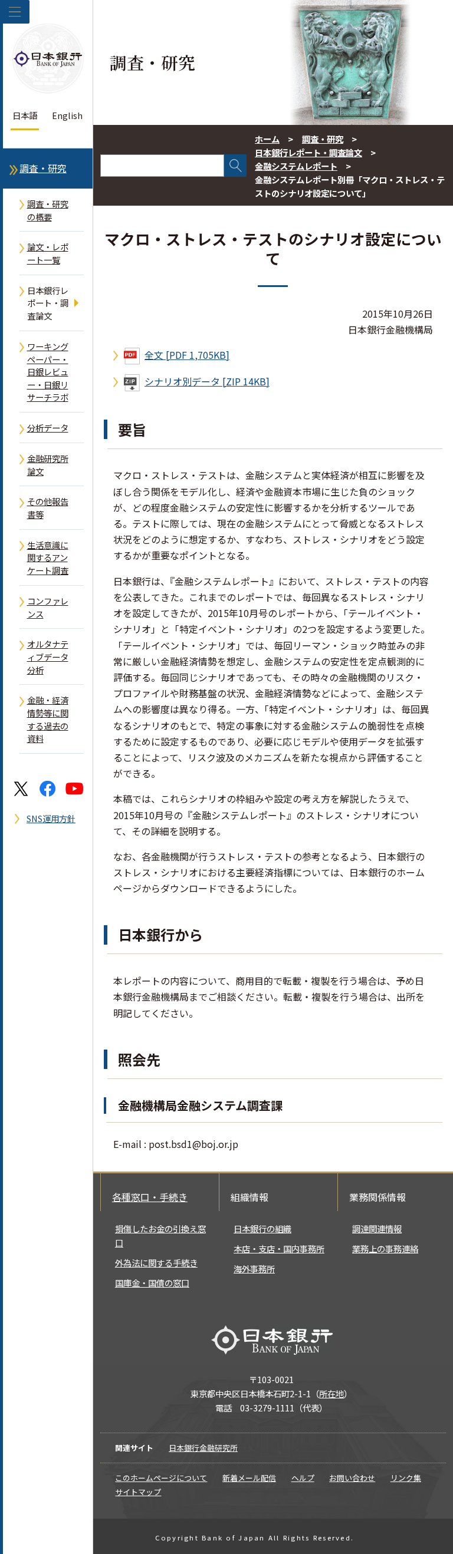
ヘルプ (302, 1477)
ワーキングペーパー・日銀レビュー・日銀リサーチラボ (47, 371)
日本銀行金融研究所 (203, 1447)
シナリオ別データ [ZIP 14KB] (207, 381)
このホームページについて (161, 1477)
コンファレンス (47, 607)
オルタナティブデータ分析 (47, 656)
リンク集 (405, 1477)
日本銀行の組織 (262, 1228)
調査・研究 (43, 168)
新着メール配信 (249, 1477)
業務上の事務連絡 (385, 1248)
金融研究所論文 (47, 464)
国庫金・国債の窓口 (152, 1282)
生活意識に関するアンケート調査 (47, 557)
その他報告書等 (47, 507)
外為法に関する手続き (156, 1262)
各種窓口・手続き (150, 1197)
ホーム (267, 139)
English (67, 115)
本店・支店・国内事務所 (279, 1248)
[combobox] (162, 165)
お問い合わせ (352, 1477)
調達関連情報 (377, 1228)
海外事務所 (254, 1268)
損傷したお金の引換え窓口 (160, 1235)
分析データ (47, 427)
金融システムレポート (296, 166)
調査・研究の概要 (47, 210)
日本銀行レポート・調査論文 (47, 303)
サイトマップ (138, 1491)
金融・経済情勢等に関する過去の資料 (47, 719)
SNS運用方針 (51, 818)
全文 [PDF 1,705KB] (187, 355)
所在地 (331, 1393)
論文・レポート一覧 (47, 253)
